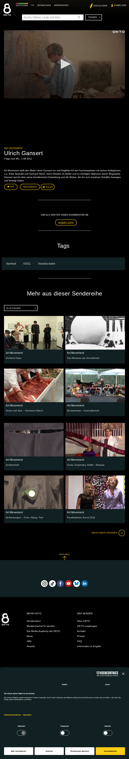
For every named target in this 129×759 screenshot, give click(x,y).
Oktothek (22, 5)
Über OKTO (83, 621)
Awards (31, 646)
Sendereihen (34, 621)
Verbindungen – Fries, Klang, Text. (25, 517)
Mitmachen (44, 5)
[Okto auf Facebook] (60, 583)
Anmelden (66, 223)
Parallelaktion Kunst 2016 (81, 517)
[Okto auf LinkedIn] (84, 583)
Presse (81, 636)
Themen (92, 17)
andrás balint (47, 263)
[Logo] (119, 32)
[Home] (5, 625)
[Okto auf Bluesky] (76, 583)
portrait (12, 263)
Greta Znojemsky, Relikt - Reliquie (86, 465)
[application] (64, 64)
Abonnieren (30, 187)
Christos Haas (13, 358)
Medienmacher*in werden (41, 626)
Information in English (89, 646)
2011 (28, 263)
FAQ (79, 641)
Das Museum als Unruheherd (83, 358)
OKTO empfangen (87, 626)
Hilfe (29, 641)
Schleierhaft (12, 465)
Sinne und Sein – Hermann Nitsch (24, 410)
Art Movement (13, 148)
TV (32, 5)
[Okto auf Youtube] (68, 583)
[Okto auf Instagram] (44, 583)
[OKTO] (7, 12)
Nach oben (64, 554)
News (30, 636)
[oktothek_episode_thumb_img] (34, 333)
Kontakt (81, 631)
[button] (64, 64)
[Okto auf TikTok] (52, 583)
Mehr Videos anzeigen (105, 533)
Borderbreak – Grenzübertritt (83, 410)
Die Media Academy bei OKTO (43, 631)
